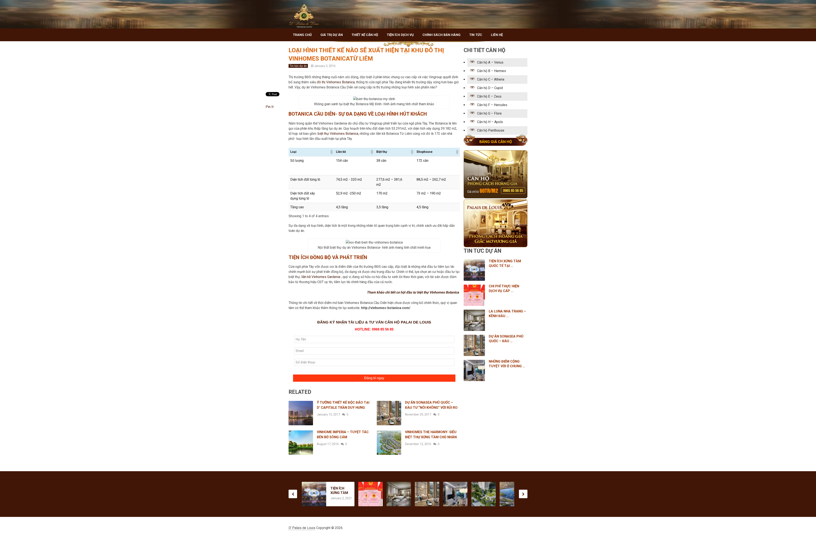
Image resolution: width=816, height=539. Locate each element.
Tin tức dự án (298, 66)
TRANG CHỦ (302, 35)
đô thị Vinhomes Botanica (336, 82)
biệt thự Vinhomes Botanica (338, 134)
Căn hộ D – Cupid (490, 88)
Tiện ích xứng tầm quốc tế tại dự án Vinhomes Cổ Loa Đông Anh (339, 490)
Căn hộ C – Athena (490, 79)
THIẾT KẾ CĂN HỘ (364, 35)
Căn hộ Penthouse (490, 130)
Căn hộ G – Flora (489, 113)
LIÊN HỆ (497, 35)
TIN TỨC (475, 35)
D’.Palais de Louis (302, 528)
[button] (331, 152)
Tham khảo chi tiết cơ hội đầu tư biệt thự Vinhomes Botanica (413, 292)
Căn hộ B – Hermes (491, 71)
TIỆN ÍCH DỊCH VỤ (400, 35)
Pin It (269, 107)
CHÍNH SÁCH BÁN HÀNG (441, 35)
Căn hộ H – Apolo (490, 122)
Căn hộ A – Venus (490, 62)
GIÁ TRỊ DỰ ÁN (331, 35)
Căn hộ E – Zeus (489, 96)
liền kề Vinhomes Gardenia (321, 277)
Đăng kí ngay (374, 378)
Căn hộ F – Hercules (492, 105)
